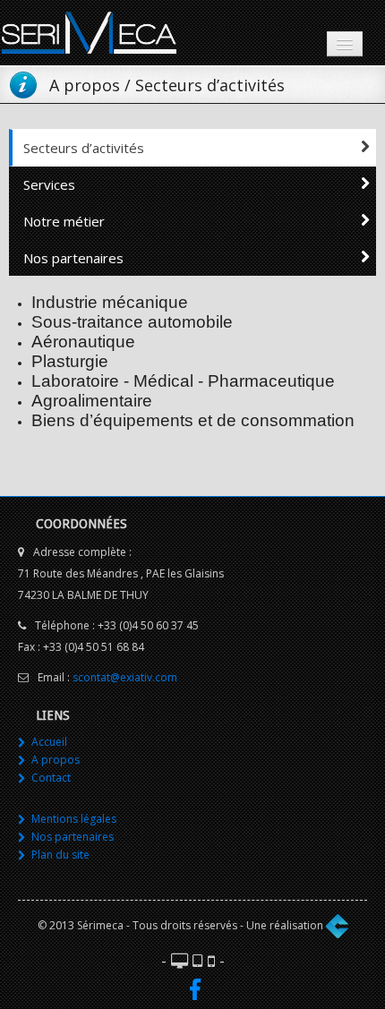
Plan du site (60, 854)
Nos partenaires (73, 258)
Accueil (49, 741)
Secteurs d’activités (83, 148)
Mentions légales (73, 818)
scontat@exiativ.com (125, 677)
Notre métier (64, 221)
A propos (55, 759)
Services (49, 184)
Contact (51, 777)
